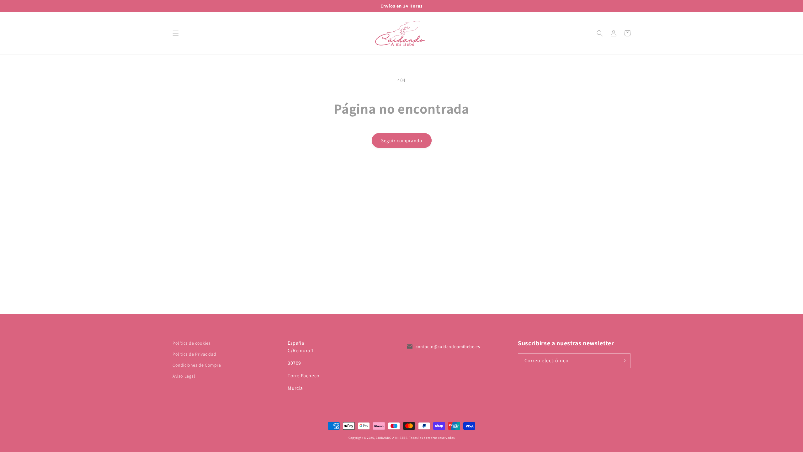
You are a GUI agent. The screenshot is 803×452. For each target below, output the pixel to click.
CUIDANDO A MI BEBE (391, 438)
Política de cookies (191, 343)
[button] (176, 33)
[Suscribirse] (623, 360)
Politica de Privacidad (194, 354)
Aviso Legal (184, 376)
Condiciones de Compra (197, 365)
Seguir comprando (401, 140)
